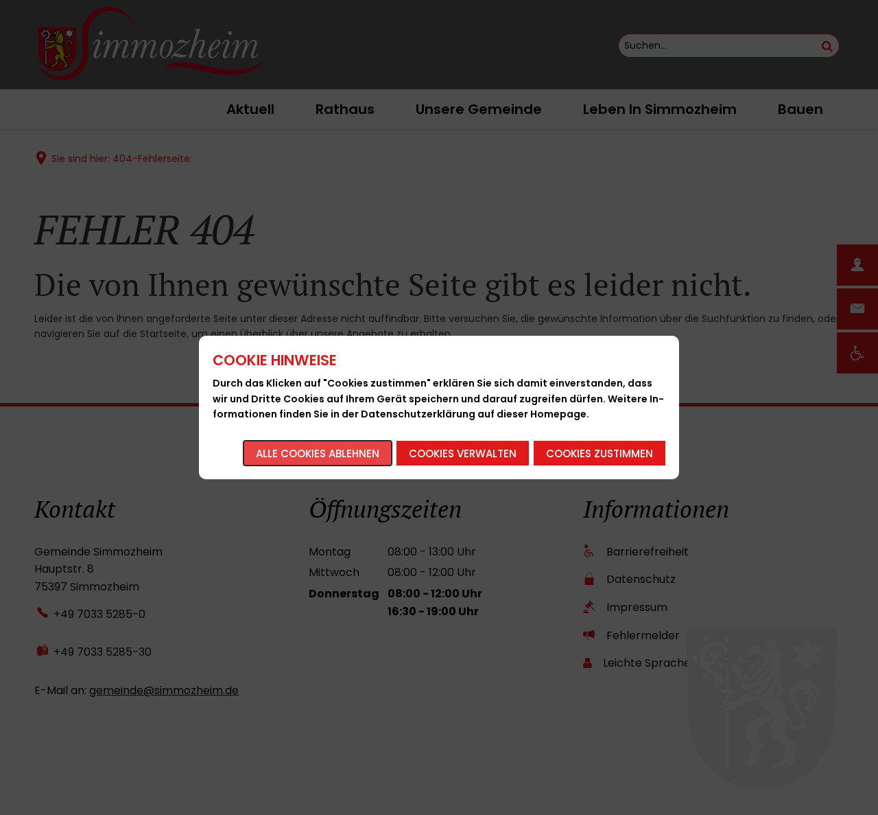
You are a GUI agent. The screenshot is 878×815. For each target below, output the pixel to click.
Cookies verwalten (463, 453)
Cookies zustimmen (599, 453)
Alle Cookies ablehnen (317, 453)
